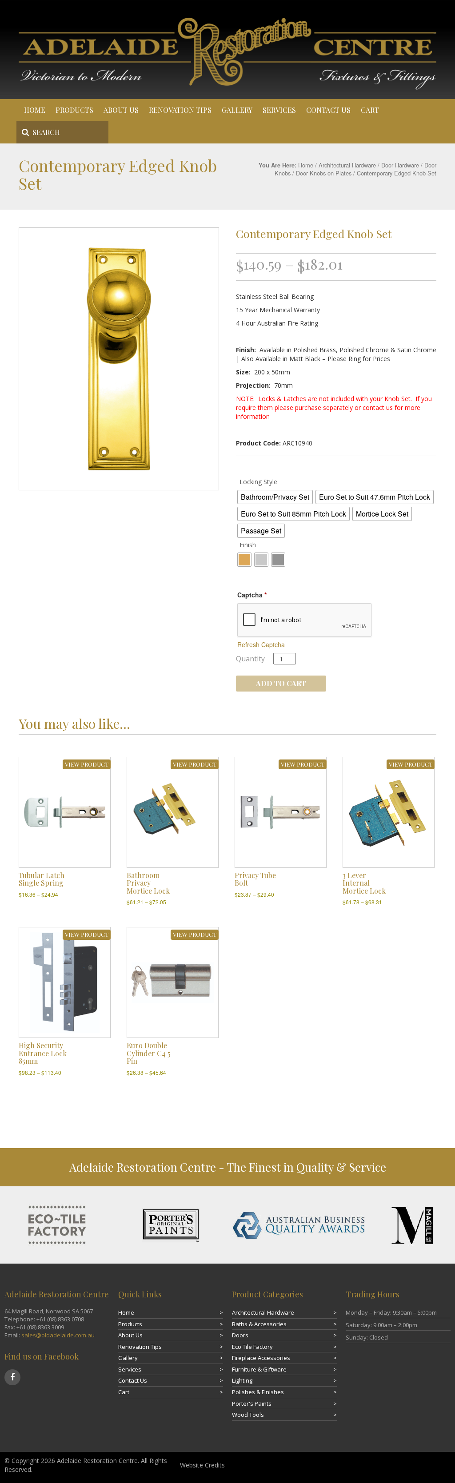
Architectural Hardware (347, 165)
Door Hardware (400, 165)
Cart (370, 110)
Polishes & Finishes (258, 1392)
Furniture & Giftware (259, 1369)
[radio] (275, 497)
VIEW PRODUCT (86, 764)
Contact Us (328, 110)
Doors (240, 1335)
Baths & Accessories (259, 1324)
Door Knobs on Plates (323, 173)
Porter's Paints (251, 1403)
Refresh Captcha (261, 644)
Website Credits (202, 1465)
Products (74, 110)
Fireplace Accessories (261, 1358)
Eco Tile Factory (252, 1347)
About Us (121, 110)
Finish (247, 545)
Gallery (237, 110)
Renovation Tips (180, 110)
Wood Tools (248, 1415)
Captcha (252, 594)
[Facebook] (12, 1377)
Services (279, 110)
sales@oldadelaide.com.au (58, 1335)
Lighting (242, 1380)
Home (34, 110)
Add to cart (281, 683)
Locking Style (258, 481)
